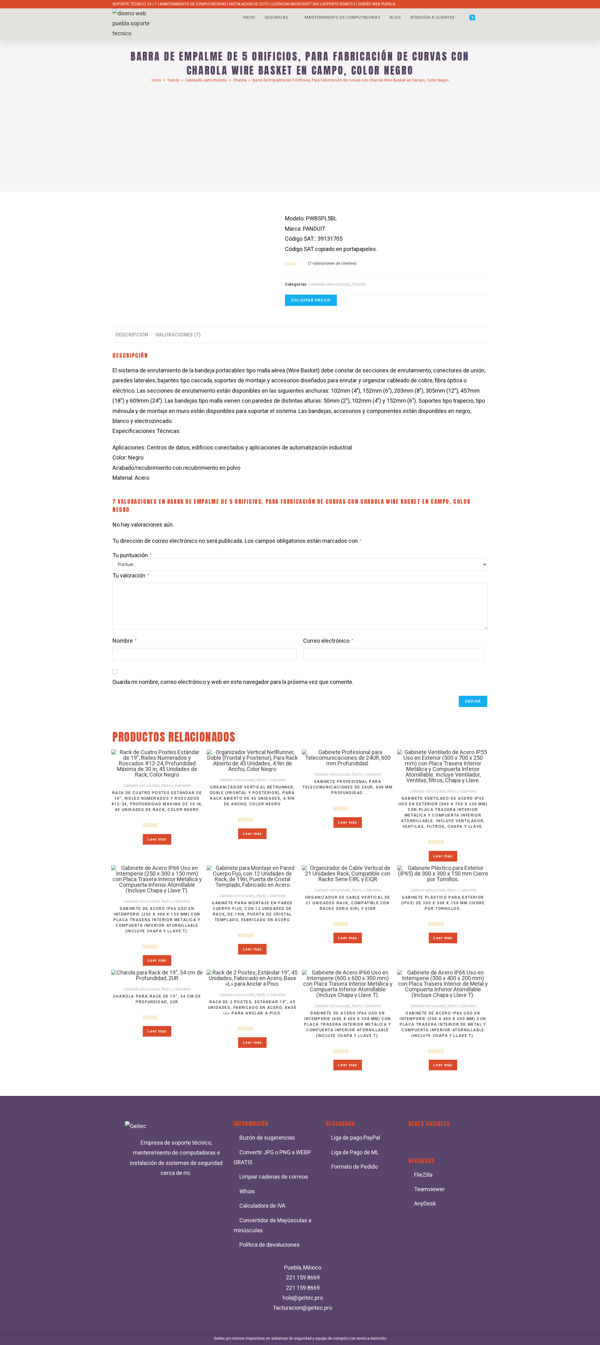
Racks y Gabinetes (176, 785)
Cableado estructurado (206, 80)
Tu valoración (130, 575)
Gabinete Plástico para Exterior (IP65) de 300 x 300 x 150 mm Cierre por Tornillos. (443, 903)
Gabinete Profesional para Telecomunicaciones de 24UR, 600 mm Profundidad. (347, 787)
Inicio (156, 80)
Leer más (157, 839)
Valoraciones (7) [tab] (178, 335)
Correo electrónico (328, 640)
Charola (240, 80)
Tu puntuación (132, 555)
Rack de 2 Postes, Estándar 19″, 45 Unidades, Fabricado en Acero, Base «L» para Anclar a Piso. (252, 1007)
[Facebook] (416, 1140)
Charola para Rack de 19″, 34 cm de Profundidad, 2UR (157, 999)
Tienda (173, 80)
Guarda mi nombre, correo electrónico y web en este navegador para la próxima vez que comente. (232, 682)
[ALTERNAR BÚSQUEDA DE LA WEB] (486, 17)
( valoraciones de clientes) (332, 263)
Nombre (124, 640)
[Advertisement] (300, 134)
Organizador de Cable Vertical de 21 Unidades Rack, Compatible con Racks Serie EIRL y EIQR (347, 903)
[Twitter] (434, 1140)
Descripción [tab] (132, 335)
